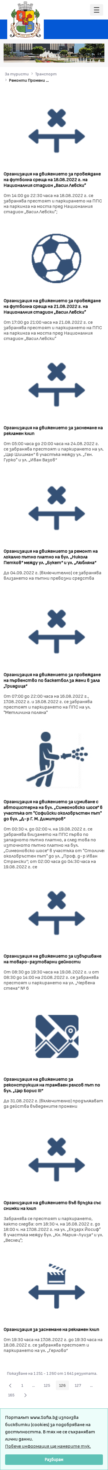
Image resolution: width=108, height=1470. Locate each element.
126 (64, 1386)
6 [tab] (90, 54)
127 (79, 1386)
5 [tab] (84, 54)
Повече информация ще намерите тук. (48, 1446)
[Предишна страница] (10, 1385)
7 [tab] (96, 54)
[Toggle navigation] (96, 10)
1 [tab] (60, 54)
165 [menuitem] (13, 1395)
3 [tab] (72, 54)
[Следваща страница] (25, 1395)
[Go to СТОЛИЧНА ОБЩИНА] (25, 19)
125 (48, 1386)
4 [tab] (78, 54)
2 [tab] (66, 54)
